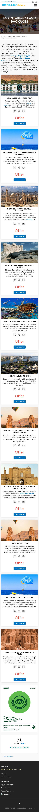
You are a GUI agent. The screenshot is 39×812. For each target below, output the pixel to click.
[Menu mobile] (35, 5)
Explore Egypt (6, 777)
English (33, 2)
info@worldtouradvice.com (9, 1)
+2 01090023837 (19, 747)
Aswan (6, 105)
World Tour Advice (27, 494)
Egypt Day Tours (7, 791)
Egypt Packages (7, 785)
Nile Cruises (5, 788)
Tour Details (19, 123)
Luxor (29, 103)
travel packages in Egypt (20, 56)
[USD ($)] (36, 2)
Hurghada (29, 220)
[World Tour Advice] (14, 5)
